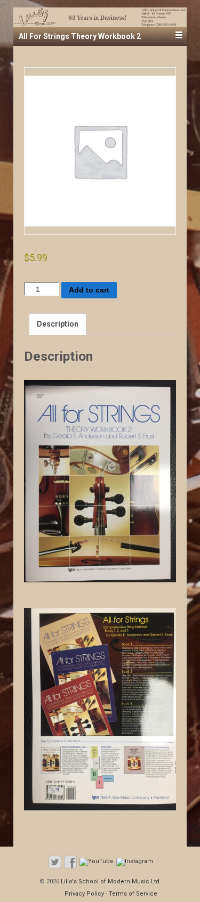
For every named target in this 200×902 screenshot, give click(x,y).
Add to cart (89, 290)
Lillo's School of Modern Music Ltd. (110, 881)
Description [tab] (57, 324)
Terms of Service (133, 893)
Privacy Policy (84, 893)
